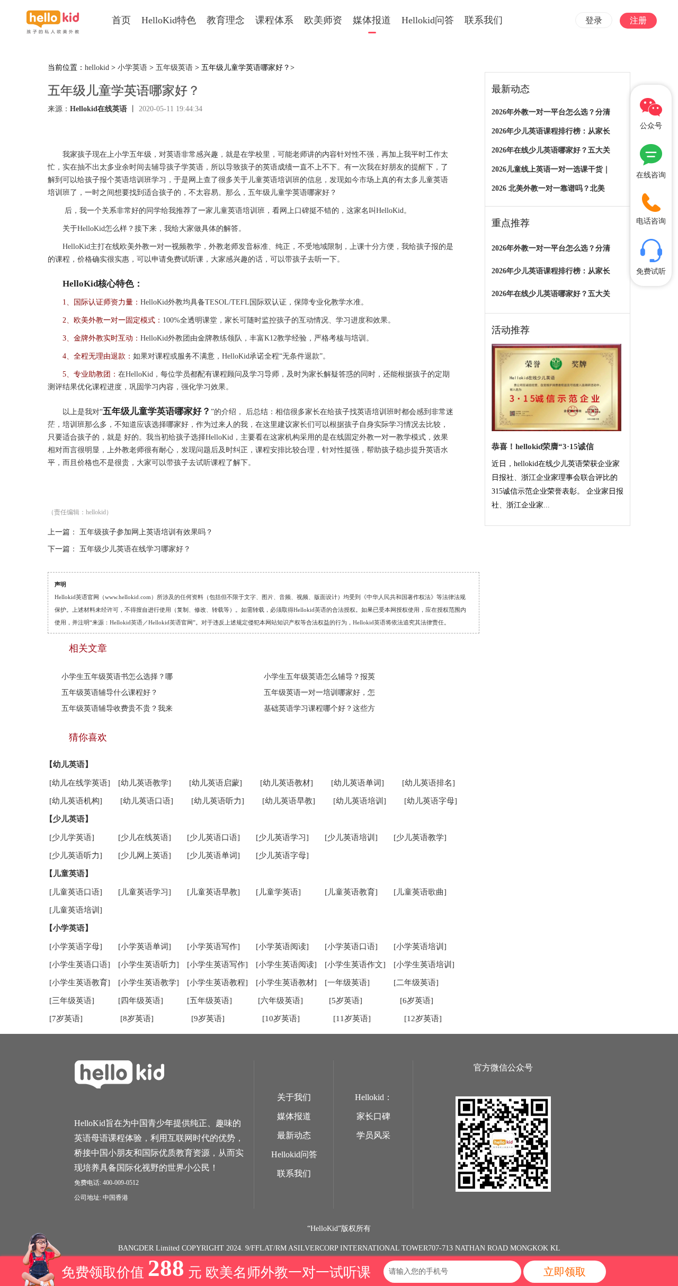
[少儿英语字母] (282, 855)
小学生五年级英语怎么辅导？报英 (319, 677)
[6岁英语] (416, 1000)
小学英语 (132, 68)
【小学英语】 (69, 928)
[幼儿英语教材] (286, 783)
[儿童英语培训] (75, 910)
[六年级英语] (280, 1000)
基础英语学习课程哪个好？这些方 (319, 708)
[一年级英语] (347, 982)
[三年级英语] (71, 1000)
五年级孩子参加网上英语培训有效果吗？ (146, 532)
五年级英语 (174, 68)
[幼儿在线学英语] (79, 783)
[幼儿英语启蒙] (215, 783)
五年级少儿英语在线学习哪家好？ (135, 549)
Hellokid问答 (428, 20)
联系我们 (484, 20)
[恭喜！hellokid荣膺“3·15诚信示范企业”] (556, 388)
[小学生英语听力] (148, 964)
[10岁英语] (281, 1018)
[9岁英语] (208, 1018)
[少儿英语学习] (282, 837)
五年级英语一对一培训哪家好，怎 (319, 692)
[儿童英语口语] (75, 892)
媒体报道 (372, 20)
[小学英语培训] (420, 946)
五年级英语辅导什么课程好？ (109, 692)
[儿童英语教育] (351, 892)
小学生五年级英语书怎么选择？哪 (117, 677)
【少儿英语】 (69, 819)
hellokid (97, 68)
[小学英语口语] (351, 946)
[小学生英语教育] (79, 982)
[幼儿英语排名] (428, 783)
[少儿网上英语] (144, 855)
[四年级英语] (140, 1000)
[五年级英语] (209, 1000)
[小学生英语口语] (79, 964)
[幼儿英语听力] (217, 801)
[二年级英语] (416, 982)
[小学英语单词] (144, 946)
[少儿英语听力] (75, 855)
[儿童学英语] (278, 892)
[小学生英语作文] (355, 964)
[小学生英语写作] (217, 964)
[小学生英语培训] (424, 964)
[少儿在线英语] (144, 837)
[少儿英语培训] (351, 837)
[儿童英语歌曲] (420, 892)
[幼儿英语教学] (144, 783)
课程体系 (274, 20)
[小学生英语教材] (286, 982)
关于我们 (294, 1097)
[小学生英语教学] (148, 982)
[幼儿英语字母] (430, 801)
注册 (638, 20)
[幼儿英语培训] (359, 801)
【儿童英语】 (69, 873)
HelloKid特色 (168, 20)
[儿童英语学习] (144, 892)
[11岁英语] (352, 1018)
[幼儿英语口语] (146, 801)
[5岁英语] (345, 1000)
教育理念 (226, 20)
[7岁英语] (66, 1018)
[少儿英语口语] (213, 837)
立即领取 (564, 1272)
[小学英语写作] (213, 946)
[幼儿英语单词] (357, 783)
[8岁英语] (137, 1018)
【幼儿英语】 (69, 764)
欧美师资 (323, 20)
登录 (593, 20)
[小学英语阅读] (282, 946)
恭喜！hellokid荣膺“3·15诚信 (543, 446)
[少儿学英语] (71, 837)
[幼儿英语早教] (288, 801)
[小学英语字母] (75, 946)
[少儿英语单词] (213, 855)
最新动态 (294, 1135)
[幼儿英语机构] (75, 801)
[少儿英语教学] (420, 837)
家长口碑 (373, 1116)
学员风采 (373, 1135)
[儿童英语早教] (213, 892)
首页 (121, 20)
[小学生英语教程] (217, 982)
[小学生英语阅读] (286, 964)
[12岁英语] (423, 1018)
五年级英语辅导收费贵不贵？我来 (117, 708)
